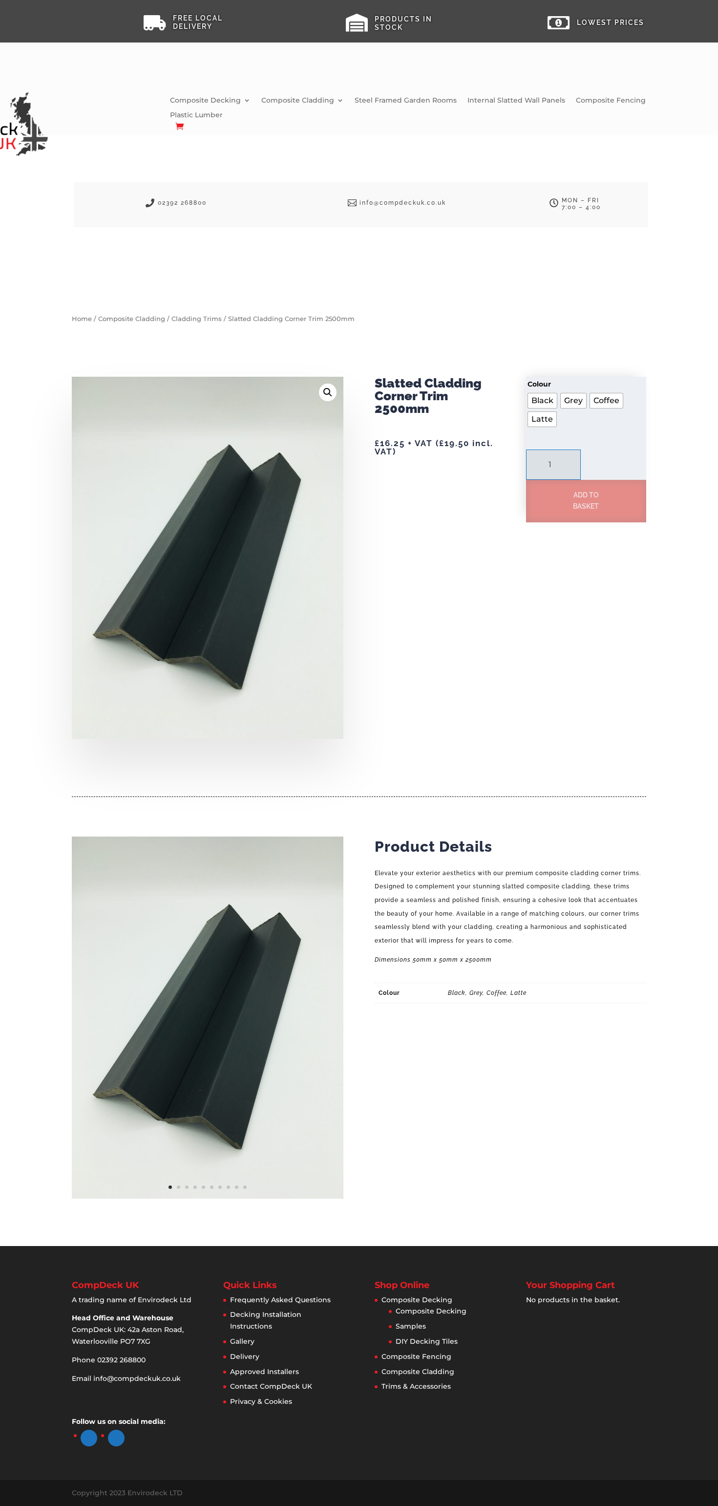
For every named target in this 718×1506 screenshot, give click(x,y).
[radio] (542, 400)
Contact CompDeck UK (271, 1386)
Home (82, 319)
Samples (411, 1326)
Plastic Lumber (196, 115)
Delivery (244, 1356)
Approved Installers (264, 1371)
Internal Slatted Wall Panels (516, 101)
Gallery (242, 1341)
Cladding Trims (196, 319)
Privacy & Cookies (261, 1401)
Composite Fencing (611, 101)
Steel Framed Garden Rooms (406, 101)
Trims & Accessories (416, 1386)
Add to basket (586, 501)
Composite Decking (205, 101)
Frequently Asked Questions (280, 1299)
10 (245, 1187)
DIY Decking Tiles (427, 1341)
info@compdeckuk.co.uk (137, 1378)
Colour (539, 384)
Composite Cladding (297, 101)
